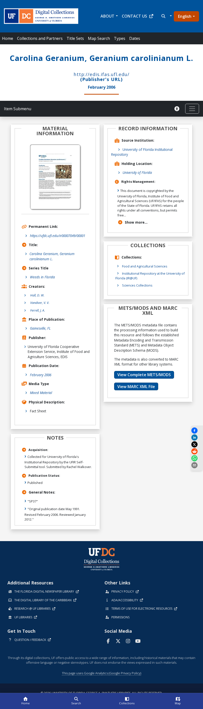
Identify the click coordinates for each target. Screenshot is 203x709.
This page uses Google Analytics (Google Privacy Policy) (101, 673)
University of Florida (137, 172)
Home (7, 38)
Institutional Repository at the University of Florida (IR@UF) (150, 275)
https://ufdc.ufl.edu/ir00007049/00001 (57, 235)
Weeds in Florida (42, 277)
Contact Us (134, 16)
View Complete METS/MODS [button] (144, 374)
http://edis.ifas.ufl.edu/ (101, 74)
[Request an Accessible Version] (177, 109)
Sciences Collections (137, 285)
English (184, 16)
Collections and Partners (40, 38)
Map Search (99, 38)
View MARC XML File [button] (136, 386)
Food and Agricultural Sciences (144, 266)
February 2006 (40, 374)
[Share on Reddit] (196, 451)
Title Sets (75, 38)
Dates (134, 38)
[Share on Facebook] (196, 430)
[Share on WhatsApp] (196, 458)
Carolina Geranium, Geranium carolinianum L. (52, 256)
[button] (166, 16)
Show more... (136, 222)
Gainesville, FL (40, 328)
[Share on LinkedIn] (196, 437)
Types (119, 38)
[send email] (196, 465)
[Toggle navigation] (192, 109)
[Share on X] (196, 444)
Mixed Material (41, 392)
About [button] (107, 16)
